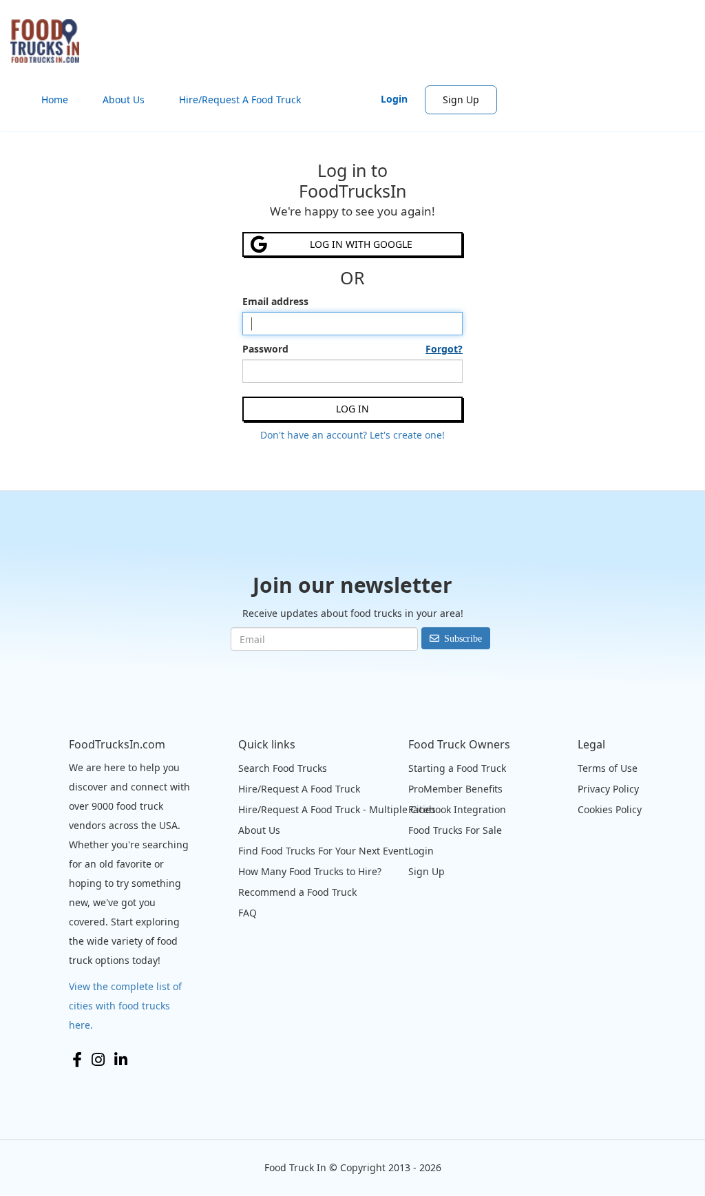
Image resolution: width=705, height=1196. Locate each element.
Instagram (98, 1059)
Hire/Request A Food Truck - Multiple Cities (337, 809)
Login (394, 98)
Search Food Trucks (282, 768)
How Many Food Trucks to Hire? (309, 871)
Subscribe (463, 638)
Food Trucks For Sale (455, 830)
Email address (275, 301)
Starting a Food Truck (457, 768)
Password (352, 348)
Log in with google (361, 244)
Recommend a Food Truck (297, 892)
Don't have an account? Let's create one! (352, 434)
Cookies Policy (610, 809)
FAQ (247, 912)
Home (54, 99)
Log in (352, 408)
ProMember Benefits (455, 788)
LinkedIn (120, 1059)
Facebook (77, 1059)
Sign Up (461, 99)
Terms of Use (608, 768)
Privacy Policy (608, 788)
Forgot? (444, 348)
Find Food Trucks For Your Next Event (323, 850)
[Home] (50, 41)
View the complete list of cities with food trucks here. (125, 1005)
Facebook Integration (457, 809)
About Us (124, 99)
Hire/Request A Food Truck (240, 99)
